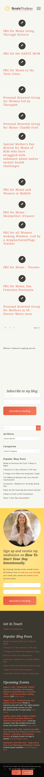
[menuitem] (37, 8)
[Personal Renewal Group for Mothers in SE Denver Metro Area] (22, 299)
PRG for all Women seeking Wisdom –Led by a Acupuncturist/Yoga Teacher (22, 238)
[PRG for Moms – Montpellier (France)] (22, 204)
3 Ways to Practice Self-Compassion (18, 669)
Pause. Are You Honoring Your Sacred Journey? (22, 490)
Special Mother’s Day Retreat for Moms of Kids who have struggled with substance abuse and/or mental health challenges (20, 155)
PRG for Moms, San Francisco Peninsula (18, 288)
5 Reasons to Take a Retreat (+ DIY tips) (19, 469)
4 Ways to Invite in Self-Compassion (18, 494)
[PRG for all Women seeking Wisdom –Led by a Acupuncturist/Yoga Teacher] (22, 225)
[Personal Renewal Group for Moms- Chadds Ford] (22, 116)
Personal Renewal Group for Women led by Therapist (21, 101)
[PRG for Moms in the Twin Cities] (22, 62)
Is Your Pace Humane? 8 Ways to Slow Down (21, 673)
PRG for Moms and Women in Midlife (17, 191)
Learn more (31, 725)
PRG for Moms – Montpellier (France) (18, 214)
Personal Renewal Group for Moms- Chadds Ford (21, 125)
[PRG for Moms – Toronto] (22, 259)
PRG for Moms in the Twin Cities (18, 72)
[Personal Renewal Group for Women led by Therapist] (22, 90)
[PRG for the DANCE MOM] (22, 46)
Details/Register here (18, 738)
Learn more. (20, 696)
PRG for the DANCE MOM (21, 53)
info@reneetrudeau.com (13, 629)
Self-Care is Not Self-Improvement (17, 655)
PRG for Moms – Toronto (21, 267)
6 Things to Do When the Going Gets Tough (21, 473)
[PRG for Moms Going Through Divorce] (22, 23)
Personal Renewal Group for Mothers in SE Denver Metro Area (21, 310)
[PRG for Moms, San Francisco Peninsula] (22, 278)
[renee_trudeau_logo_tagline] (18, 8)
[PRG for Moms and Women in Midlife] (22, 182)
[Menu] (37, 8)
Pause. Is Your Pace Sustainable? (16, 498)
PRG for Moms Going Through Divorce (18, 32)
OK (16, 772)
